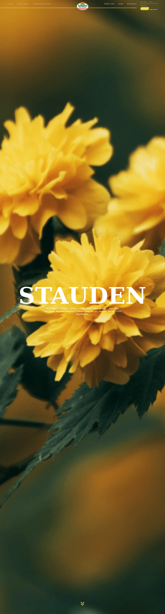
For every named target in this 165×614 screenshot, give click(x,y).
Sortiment (23, 4)
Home (11, 4)
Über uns (109, 4)
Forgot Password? (153, 9)
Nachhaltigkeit (42, 4)
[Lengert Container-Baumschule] (82, 6)
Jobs (120, 4)
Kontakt (131, 4)
